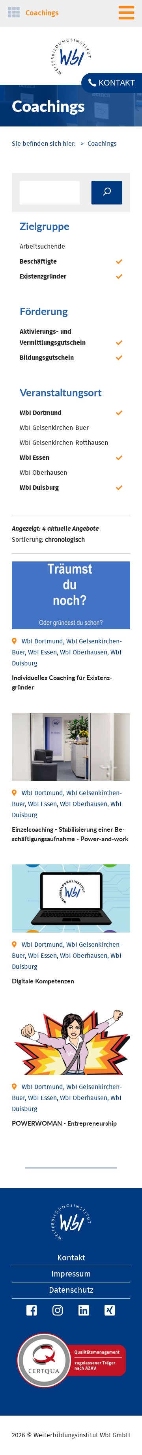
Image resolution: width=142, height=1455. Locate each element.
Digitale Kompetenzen (43, 980)
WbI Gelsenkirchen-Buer (54, 428)
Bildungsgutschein (47, 358)
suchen (107, 192)
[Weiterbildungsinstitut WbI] (44, 144)
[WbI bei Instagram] (56, 1311)
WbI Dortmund (41, 413)
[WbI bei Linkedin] (82, 1311)
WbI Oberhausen (43, 473)
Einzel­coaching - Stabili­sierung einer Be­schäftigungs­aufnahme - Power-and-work (70, 834)
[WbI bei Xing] (108, 1311)
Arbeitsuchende (42, 246)
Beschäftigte (38, 261)
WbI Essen (34, 458)
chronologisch (65, 540)
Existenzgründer (43, 276)
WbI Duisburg (39, 488)
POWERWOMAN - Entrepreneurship (64, 1123)
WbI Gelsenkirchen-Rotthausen (64, 443)
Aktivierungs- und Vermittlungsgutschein (53, 337)
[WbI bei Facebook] (30, 1311)
